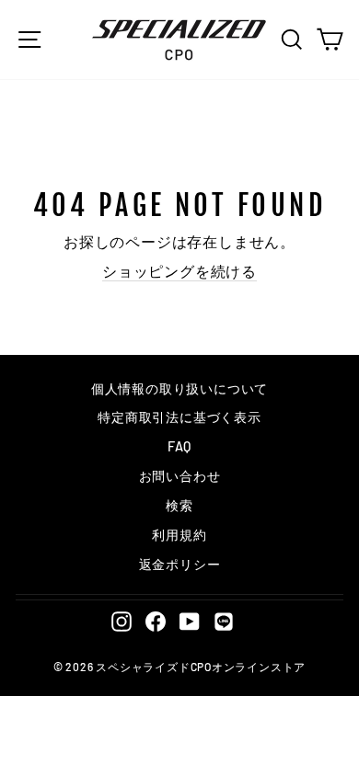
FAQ (179, 446)
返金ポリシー (180, 564)
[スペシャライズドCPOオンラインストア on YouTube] (190, 621)
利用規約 (179, 534)
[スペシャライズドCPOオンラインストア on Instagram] (121, 621)
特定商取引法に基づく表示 (179, 417)
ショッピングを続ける (179, 271)
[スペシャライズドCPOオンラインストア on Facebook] (155, 621)
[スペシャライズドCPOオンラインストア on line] (224, 621)
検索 (179, 505)
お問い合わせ (180, 476)
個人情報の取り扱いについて (179, 388)
